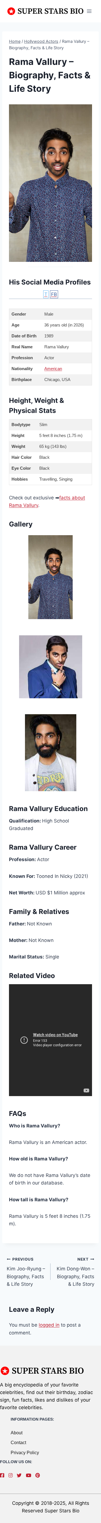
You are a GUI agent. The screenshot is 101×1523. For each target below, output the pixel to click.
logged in (49, 1325)
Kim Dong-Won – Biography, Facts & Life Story (75, 1272)
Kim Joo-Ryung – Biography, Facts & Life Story (26, 1272)
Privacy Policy (25, 1452)
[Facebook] (3, 1475)
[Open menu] (89, 11)
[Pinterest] (39, 1475)
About (16, 1432)
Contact (18, 1442)
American (53, 368)
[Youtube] (30, 1475)
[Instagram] (11, 1475)
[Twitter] (20, 1475)
